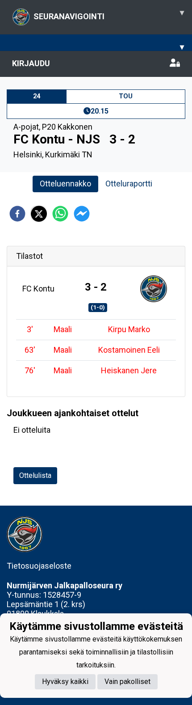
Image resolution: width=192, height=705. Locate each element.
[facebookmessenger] (82, 214)
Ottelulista (35, 475)
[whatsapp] (60, 214)
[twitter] (39, 214)
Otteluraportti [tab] (128, 183)
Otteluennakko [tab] (65, 183)
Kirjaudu (31, 63)
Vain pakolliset (127, 681)
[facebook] (17, 214)
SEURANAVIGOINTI (108, 14)
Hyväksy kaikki (65, 681)
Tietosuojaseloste (39, 565)
